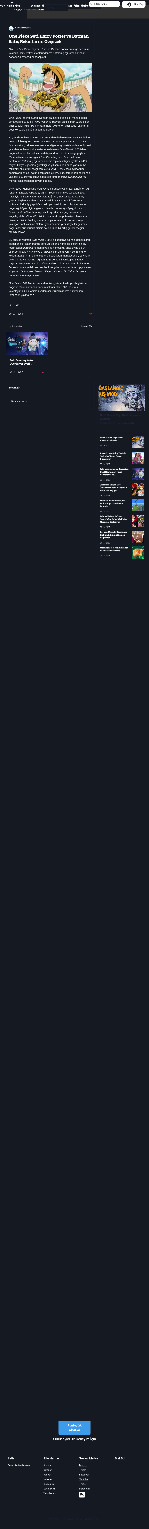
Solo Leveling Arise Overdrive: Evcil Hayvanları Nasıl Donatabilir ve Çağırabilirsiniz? (21, 361)
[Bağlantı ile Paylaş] (17, 304)
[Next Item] (138, 398)
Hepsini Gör (86, 326)
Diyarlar (48, 1470)
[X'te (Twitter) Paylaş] (10, 304)
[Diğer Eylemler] (90, 28)
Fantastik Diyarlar (74, 1427)
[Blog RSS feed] (82, 1495)
